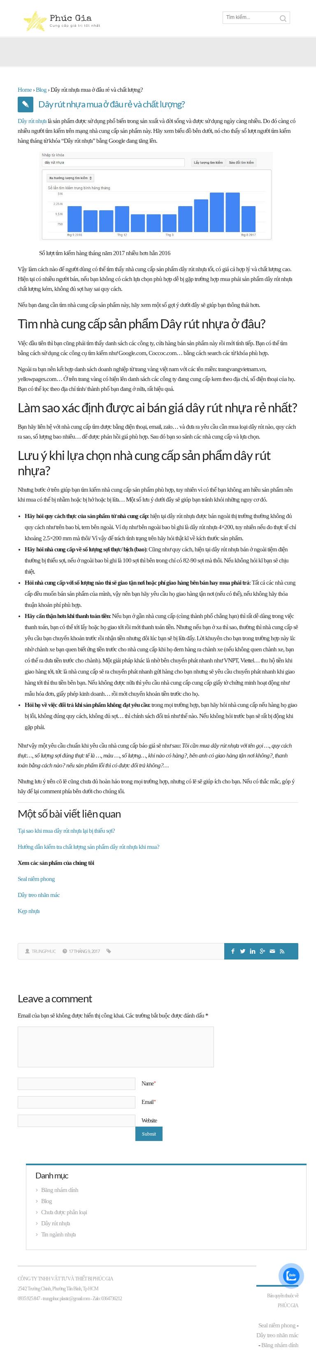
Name (148, 1083)
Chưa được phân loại (64, 1212)
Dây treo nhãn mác (39, 895)
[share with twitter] (243, 950)
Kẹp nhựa (29, 911)
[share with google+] (263, 950)
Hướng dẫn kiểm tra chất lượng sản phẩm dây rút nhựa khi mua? (88, 846)
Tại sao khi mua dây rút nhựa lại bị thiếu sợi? (66, 830)
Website (149, 1121)
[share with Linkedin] (253, 950)
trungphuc (44, 951)
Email (148, 1102)
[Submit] (283, 18)
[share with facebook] (233, 950)
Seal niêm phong (36, 879)
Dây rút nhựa (32, 121)
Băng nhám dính (59, 1190)
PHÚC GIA (288, 1305)
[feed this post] (283, 950)
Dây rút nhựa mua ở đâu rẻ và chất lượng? (111, 103)
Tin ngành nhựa (58, 1234)
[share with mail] (273, 950)
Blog (46, 1201)
